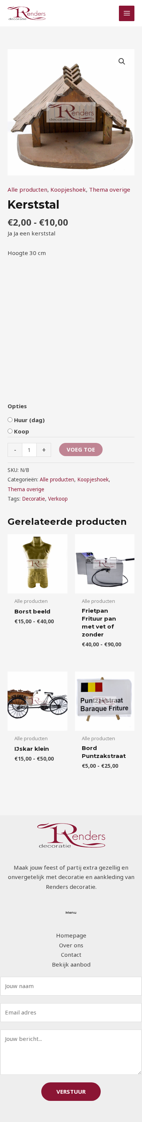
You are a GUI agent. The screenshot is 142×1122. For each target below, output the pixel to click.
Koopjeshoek (68, 189)
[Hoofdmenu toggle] (126, 13)
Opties (17, 406)
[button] (122, 61)
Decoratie (33, 498)
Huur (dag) (29, 420)
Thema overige (109, 189)
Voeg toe (81, 449)
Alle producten (27, 189)
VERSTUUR (71, 1091)
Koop (21, 431)
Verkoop (58, 498)
